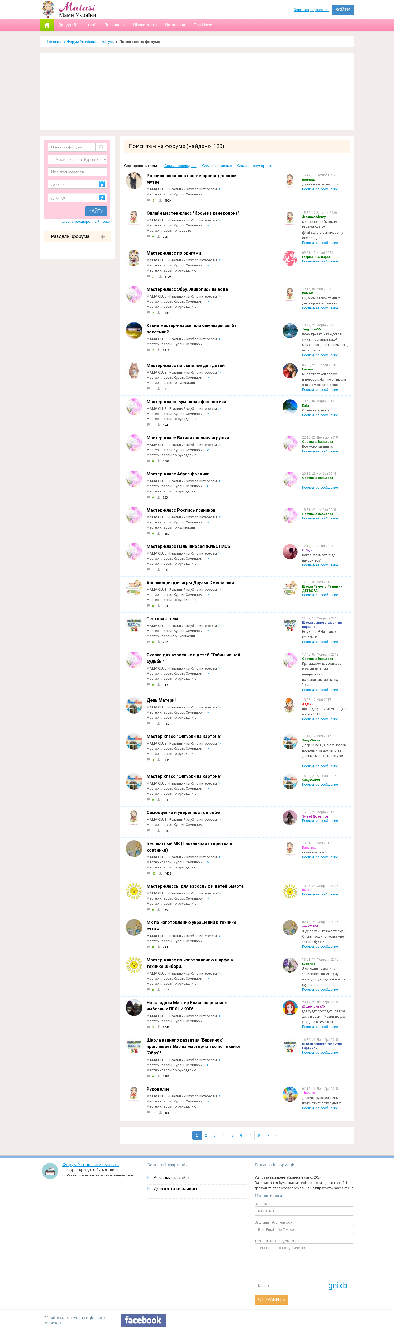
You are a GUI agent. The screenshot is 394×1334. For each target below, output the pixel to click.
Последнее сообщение (320, 189)
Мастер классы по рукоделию (171, 270)
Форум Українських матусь (90, 41)
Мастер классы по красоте (169, 230)
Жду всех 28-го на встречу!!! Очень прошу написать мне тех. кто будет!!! (323, 936)
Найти (96, 211)
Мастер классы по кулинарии (171, 383)
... (303, 483)
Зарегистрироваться (311, 10)
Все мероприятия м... (318, 446)
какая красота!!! (314, 852)
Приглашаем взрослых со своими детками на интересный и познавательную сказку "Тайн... (321, 674)
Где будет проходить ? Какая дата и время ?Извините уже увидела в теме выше (324, 1016)
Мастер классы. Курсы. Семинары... (176, 194)
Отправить (271, 1299)
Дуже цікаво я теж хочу (320, 184)
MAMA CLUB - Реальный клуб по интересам (182, 189)
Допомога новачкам (175, 1188)
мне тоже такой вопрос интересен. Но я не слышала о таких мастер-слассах (324, 379)
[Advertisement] (197, 91)
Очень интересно (315, 410)
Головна (54, 41)
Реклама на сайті (171, 1177)
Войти (342, 10)
